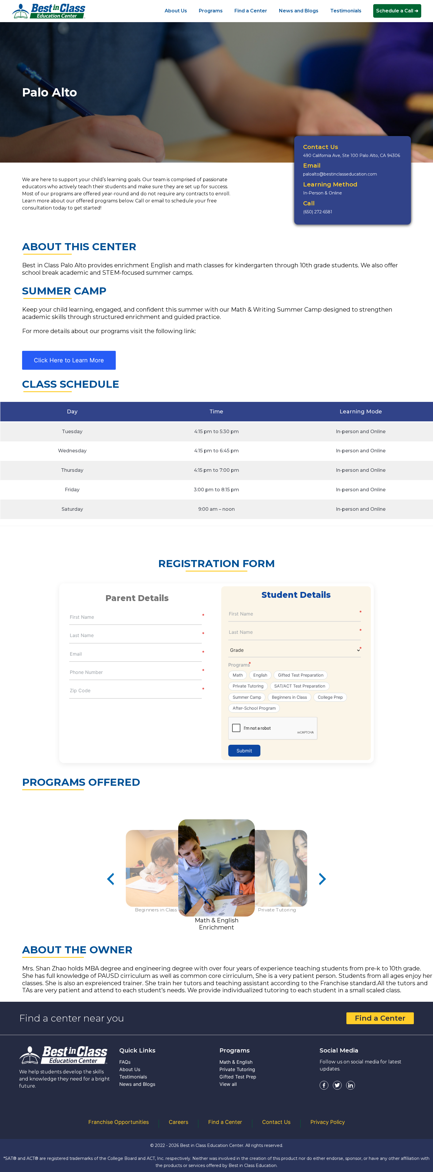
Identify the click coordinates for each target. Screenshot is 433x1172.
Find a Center (380, 1018)
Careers (178, 1122)
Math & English (235, 1062)
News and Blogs (137, 1084)
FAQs (124, 1062)
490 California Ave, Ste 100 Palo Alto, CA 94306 (351, 155)
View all (228, 1084)
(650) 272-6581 (317, 212)
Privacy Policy (327, 1122)
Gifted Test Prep (237, 1077)
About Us (129, 1069)
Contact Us (276, 1122)
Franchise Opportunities (118, 1122)
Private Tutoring (237, 1069)
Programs (239, 665)
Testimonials (133, 1077)
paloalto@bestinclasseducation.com (340, 174)
